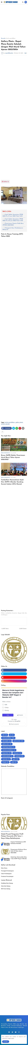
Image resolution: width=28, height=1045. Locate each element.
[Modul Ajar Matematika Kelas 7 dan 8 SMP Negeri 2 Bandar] (5, 859)
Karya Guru (6, 753)
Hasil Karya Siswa (8, 747)
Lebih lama (22, 628)
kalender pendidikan (9, 750)
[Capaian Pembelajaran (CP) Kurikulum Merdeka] (5, 844)
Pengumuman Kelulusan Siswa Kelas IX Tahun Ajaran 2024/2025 (19, 851)
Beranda (3, 38)
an (11, 734)
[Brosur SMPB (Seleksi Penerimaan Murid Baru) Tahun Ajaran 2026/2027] (14, 444)
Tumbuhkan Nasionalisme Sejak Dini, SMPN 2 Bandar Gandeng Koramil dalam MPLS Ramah (12, 482)
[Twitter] (13, 428)
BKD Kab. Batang (5, 888)
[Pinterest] (20, 428)
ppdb (15, 759)
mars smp (6, 759)
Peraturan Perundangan (7, 876)
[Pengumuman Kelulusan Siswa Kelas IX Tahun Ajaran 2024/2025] (5, 852)
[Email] (23, 428)
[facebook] (14, 670)
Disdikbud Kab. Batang (7, 883)
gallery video (7, 744)
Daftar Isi (6, 181)
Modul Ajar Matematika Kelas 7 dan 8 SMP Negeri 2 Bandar (19, 858)
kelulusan (17, 753)
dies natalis (6, 741)
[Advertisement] (14, 21)
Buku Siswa (4, 868)
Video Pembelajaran (6, 873)
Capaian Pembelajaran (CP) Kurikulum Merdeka (18, 842)
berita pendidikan (10, 38)
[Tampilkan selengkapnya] (2, 431)
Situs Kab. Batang (5, 886)
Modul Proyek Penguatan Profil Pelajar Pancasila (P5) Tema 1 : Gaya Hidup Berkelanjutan (12, 836)
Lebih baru (5, 628)
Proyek (5, 762)
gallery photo (19, 422)
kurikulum (19, 756)
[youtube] (14, 677)
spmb (13, 762)
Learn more (11, 1038)
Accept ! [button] (6, 1041)
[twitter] (14, 673)
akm (5, 734)
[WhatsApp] (16, 428)
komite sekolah (5, 424)
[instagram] (14, 681)
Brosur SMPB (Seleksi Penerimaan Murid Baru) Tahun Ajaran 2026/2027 (13, 457)
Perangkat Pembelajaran (7, 870)
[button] (1, 2)
